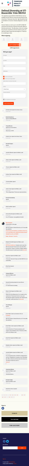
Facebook (8, 315)
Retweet (11, 236)
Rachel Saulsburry (10, 117)
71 (11, 397)
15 (19, 394)
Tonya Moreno (9, 125)
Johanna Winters (9, 273)
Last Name (5, 60)
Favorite (15, 236)
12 (12, 394)
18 (2, 397)
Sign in (4, 458)
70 (9, 397)
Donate (14, 413)
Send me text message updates (10, 78)
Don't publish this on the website (10, 99)
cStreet (14, 463)
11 (10, 394)
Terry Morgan (9, 304)
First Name (5, 55)
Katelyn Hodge (9, 379)
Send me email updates (9, 76)
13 (15, 394)
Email (4, 65)
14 (17, 394)
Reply (7, 236)
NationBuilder (12, 462)
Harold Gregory (9, 143)
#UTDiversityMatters (11, 245)
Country (4, 86)
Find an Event (15, 425)
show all (24, 250)
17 (24, 394)
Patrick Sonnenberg (10, 197)
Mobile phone (5, 71)
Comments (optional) (6, 92)
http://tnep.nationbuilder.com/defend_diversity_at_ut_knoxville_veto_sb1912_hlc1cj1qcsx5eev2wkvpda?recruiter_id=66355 (16, 232)
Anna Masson (13, 118)
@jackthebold (9, 222)
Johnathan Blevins (10, 369)
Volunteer (14, 419)
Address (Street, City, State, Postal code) (9, 81)
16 (22, 394)
